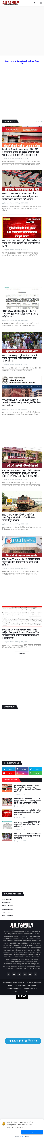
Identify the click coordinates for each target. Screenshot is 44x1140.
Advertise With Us (30, 988)
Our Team (27, 991)
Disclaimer (32, 985)
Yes (32, 1132)
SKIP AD (22, 996)
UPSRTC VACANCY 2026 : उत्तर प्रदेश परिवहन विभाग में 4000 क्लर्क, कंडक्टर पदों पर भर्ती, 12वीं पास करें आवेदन (20, 196)
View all (39, 121)
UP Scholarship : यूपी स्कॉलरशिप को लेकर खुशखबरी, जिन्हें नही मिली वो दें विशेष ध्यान (19, 358)
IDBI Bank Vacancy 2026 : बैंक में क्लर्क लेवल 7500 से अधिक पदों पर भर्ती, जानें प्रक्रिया (21, 562)
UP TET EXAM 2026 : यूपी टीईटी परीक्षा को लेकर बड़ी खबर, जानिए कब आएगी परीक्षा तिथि (21, 243)
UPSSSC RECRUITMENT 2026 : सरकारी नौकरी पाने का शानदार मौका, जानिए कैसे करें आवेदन (21, 403)
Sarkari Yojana (7, 909)
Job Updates (7, 899)
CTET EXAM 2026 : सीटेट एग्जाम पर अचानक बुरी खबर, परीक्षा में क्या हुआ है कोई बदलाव (20, 314)
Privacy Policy (20, 985)
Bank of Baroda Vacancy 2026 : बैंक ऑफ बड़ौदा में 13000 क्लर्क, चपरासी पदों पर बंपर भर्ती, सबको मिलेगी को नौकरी (20, 152)
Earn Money (6, 902)
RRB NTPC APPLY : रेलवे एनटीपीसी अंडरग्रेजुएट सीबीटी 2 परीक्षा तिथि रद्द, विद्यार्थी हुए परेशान (19, 518)
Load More (22, 653)
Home (10, 985)
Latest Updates (10, 780)
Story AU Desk (7, 906)
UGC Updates (7, 915)
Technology (6, 912)
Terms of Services (14, 988)
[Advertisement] (22, 31)
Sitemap (17, 991)
